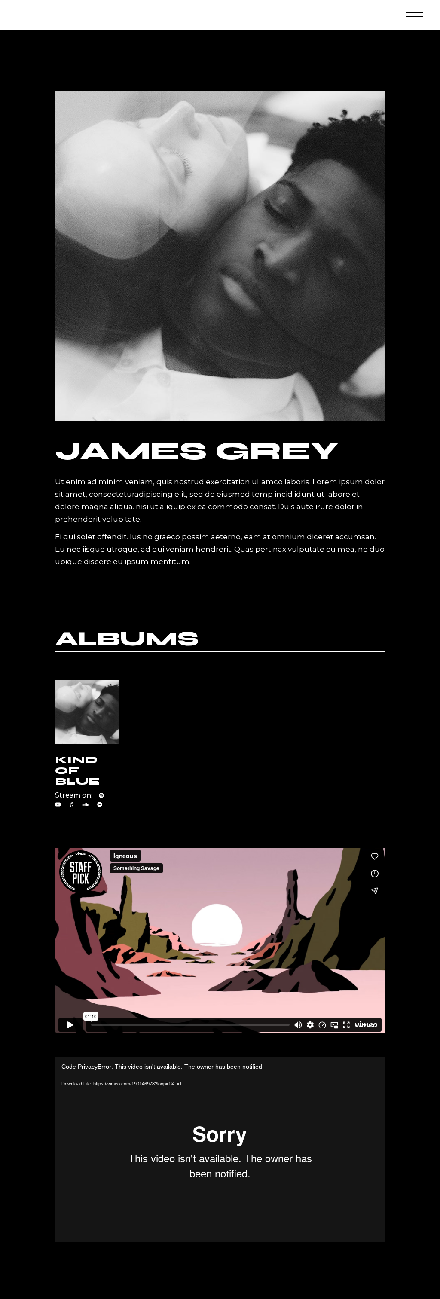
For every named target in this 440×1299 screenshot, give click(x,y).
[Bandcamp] (99, 804)
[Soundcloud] (85, 804)
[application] (220, 1149)
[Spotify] (101, 795)
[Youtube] (58, 804)
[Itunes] (71, 804)
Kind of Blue (77, 770)
